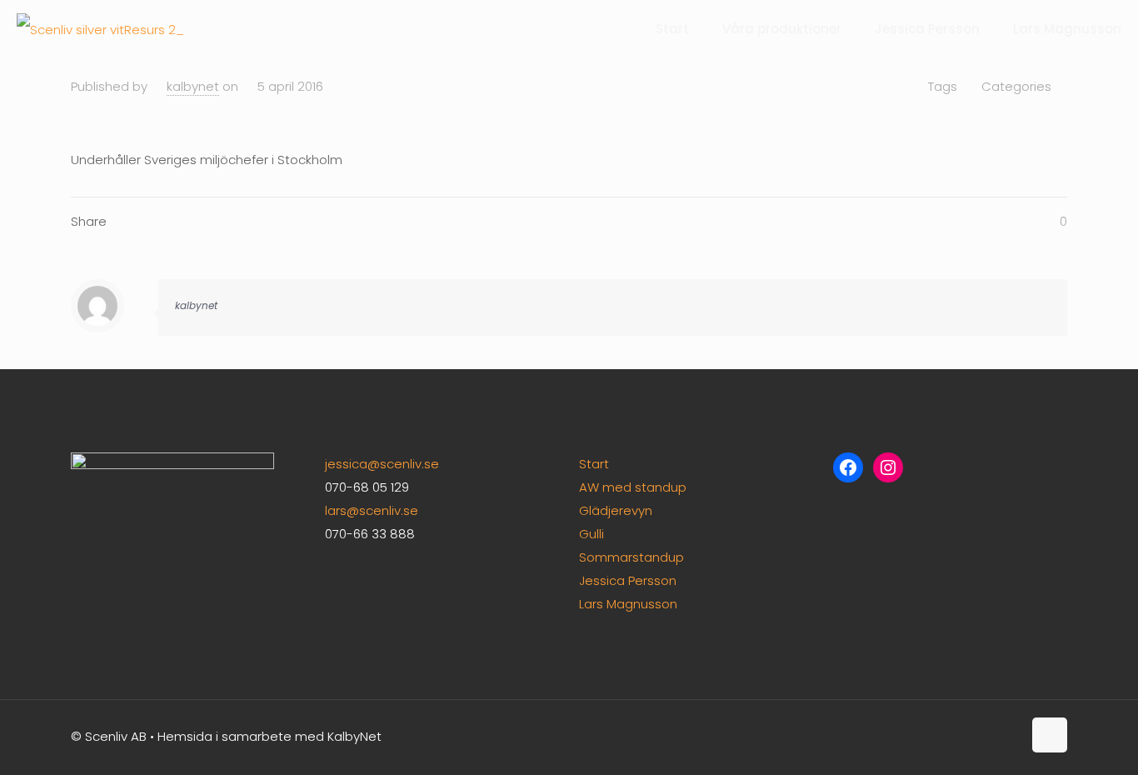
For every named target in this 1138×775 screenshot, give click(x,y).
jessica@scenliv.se (382, 463)
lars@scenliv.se (371, 510)
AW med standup (632, 487)
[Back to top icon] (1049, 735)
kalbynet (193, 86)
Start (594, 463)
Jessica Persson (627, 580)
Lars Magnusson (628, 603)
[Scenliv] (100, 29)
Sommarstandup (631, 557)
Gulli (591, 533)
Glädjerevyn (615, 510)
